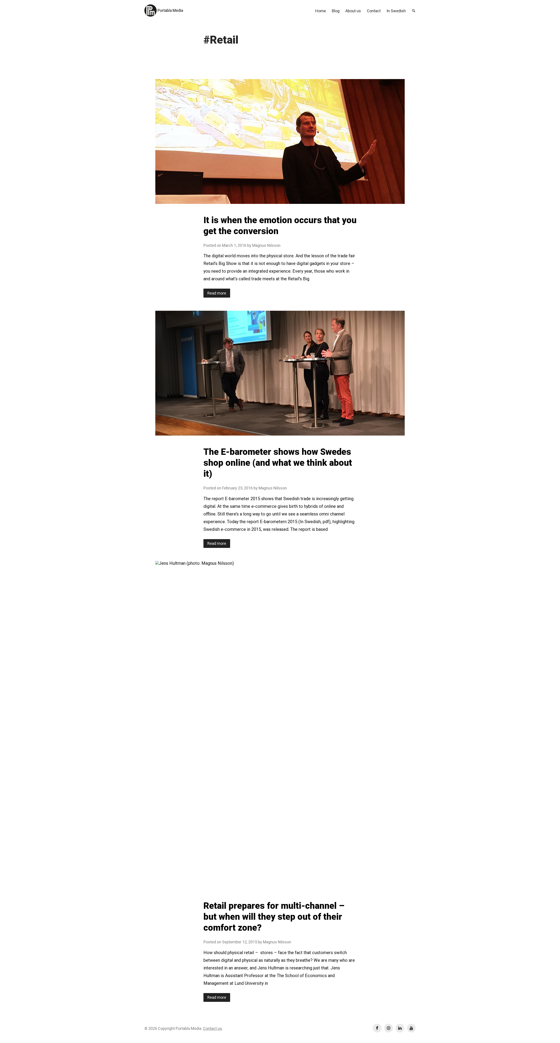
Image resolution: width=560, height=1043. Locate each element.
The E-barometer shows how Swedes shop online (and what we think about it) (277, 463)
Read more (218, 294)
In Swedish (396, 11)
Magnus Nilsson (266, 245)
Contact (374, 11)
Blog (336, 11)
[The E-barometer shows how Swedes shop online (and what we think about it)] (280, 373)
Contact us (212, 1028)
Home (320, 11)
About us (353, 11)
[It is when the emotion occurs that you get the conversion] (280, 141)
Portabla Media (170, 10)
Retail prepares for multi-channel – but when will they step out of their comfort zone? (273, 917)
